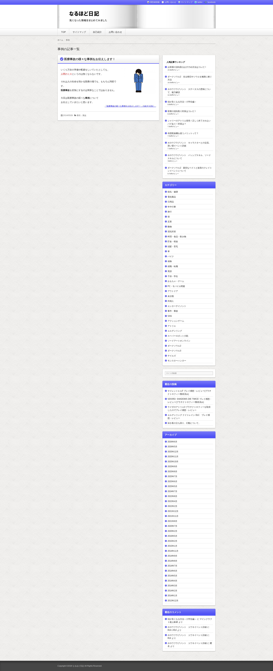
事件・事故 (81, 115)
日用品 (171, 202)
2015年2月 (172, 541)
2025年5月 (172, 486)
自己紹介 (97, 32)
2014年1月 (172, 595)
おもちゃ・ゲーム (176, 281)
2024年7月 (172, 491)
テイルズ (172, 356)
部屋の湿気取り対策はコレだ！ (182, 111)
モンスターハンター (177, 360)
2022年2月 (172, 506)
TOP (63, 32)
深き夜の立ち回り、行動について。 (184, 423)
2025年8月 (172, 471)
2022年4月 (172, 501)
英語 (170, 271)
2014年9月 (172, 556)
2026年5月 (172, 446)
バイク (171, 256)
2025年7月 (172, 476)
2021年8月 (172, 521)
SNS (170, 316)
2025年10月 (173, 461)
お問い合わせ (115, 32)
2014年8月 (172, 561)
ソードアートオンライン (179, 341)
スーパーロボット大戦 (178, 336)
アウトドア (173, 291)
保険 (170, 261)
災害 (170, 221)
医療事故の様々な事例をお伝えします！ (89, 59)
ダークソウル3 (174, 351)
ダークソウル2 (174, 346)
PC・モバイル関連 (176, 286)
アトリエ (172, 326)
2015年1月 (172, 546)
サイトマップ (79, 32)
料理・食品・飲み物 (177, 236)
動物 (170, 226)
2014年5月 (172, 576)
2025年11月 (173, 456)
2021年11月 (173, 516)
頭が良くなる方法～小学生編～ (182, 102)
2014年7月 (172, 566)
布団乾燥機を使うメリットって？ (183, 133)
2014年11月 (173, 551)
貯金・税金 (173, 241)
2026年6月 (172, 442)
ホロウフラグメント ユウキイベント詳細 (187, 627)
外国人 (171, 301)
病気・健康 (173, 192)
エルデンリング (175, 331)
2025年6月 (172, 481)
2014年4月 (172, 581)
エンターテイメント (177, 306)
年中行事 (172, 207)
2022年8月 (172, 496)
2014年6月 (172, 571)
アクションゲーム (176, 321)
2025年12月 (173, 451)
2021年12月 (173, 511)
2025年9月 (172, 466)
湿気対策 (172, 231)
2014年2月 (172, 590)
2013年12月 (173, 600)
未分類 (171, 296)
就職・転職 (173, 266)
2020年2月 (172, 531)
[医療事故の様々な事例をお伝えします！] (137, 94)
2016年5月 (172, 536)
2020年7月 (172, 526)
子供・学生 (173, 276)
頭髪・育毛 (173, 246)
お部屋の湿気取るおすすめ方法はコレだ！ (187, 67)
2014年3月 (172, 585)
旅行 (170, 211)
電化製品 (172, 197)
